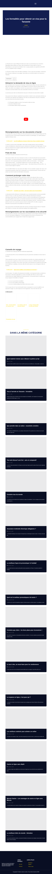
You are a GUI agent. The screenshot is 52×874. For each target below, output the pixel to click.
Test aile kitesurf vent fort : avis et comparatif (21, 460)
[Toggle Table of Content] (13, 79)
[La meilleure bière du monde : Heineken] (26, 820)
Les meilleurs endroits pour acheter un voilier (21, 731)
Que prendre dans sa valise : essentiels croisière (22, 426)
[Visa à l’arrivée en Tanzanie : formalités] (26, 378)
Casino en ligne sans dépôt (15, 764)
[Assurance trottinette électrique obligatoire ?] (26, 516)
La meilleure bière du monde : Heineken (20, 833)
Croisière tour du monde (15, 494)
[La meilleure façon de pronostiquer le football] (26, 550)
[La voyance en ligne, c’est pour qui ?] (26, 684)
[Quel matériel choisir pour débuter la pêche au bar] (26, 346)
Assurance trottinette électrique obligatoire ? (21, 529)
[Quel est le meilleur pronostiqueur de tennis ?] (26, 584)
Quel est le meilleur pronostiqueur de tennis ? (22, 597)
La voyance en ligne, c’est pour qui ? (19, 697)
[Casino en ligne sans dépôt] (26, 751)
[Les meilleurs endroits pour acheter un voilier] (26, 718)
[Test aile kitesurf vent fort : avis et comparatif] (26, 447)
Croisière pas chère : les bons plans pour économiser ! (24, 630)
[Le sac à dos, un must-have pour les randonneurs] (26, 651)
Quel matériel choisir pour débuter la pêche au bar (23, 359)
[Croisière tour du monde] (26, 481)
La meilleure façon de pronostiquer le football (21, 563)
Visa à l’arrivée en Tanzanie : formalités (19, 391)
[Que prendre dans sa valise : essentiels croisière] (26, 413)
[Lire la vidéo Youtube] (26, 119)
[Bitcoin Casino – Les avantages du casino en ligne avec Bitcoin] (26, 785)
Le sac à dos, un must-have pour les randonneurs (23, 664)
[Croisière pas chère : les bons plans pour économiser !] (26, 617)
